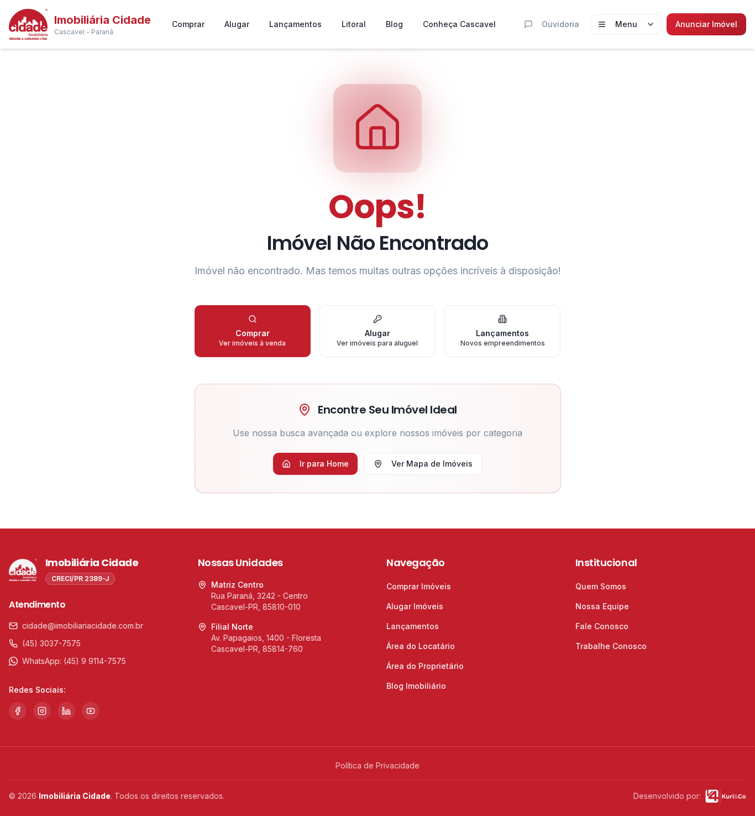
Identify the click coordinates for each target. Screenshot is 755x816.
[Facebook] (18, 711)
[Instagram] (42, 711)
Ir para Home (324, 463)
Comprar (188, 24)
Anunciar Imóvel (706, 24)
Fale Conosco (601, 626)
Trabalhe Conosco (611, 646)
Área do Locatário (420, 646)
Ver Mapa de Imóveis (432, 463)
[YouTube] (90, 711)
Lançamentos (295, 24)
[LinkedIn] (66, 711)
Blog (394, 24)
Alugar (236, 24)
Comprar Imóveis (418, 586)
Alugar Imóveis (414, 606)
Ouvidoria (560, 24)
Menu (626, 24)
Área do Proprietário (425, 666)
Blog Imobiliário (416, 686)
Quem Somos (600, 586)
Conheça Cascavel (459, 24)
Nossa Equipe (602, 606)
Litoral (354, 24)
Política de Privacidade (377, 765)
